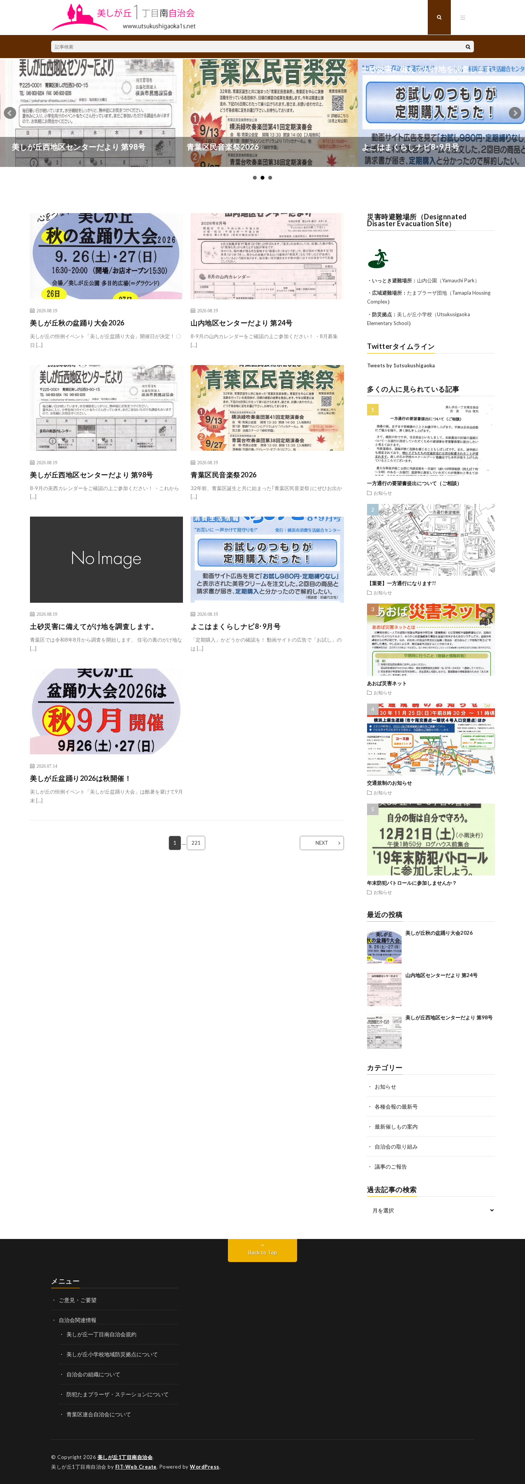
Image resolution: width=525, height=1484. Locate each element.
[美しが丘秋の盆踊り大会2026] (384, 946)
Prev (10, 113)
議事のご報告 (391, 1166)
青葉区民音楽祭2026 (118, 146)
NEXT (322, 843)
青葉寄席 (447, 146)
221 (196, 843)
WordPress (204, 1467)
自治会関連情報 (77, 1320)
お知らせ (383, 492)
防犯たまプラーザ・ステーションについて (117, 1394)
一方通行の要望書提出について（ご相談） (414, 483)
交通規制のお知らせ (389, 783)
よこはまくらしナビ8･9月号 (305, 146)
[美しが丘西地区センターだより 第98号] (384, 1031)
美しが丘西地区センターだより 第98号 (91, 474)
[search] (468, 46)
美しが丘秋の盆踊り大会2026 (77, 322)
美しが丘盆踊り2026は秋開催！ (80, 778)
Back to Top (262, 1252)
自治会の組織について (93, 1374)
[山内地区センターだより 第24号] (384, 989)
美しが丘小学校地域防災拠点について (112, 1354)
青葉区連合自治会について (98, 1414)
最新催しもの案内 (396, 1126)
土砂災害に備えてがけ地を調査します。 (326, 68)
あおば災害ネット (387, 683)
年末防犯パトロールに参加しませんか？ (412, 883)
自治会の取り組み (396, 1146)
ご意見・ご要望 (77, 1300)
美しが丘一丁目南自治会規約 (101, 1334)
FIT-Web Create (136, 1467)
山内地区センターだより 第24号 (241, 322)
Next (515, 113)
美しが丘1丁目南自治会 (125, 1457)
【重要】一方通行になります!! (401, 583)
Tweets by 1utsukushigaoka (401, 365)
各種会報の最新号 (396, 1106)
